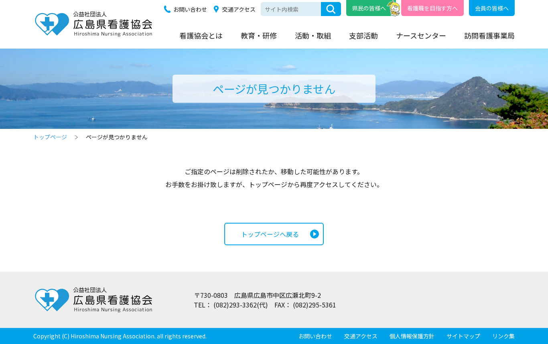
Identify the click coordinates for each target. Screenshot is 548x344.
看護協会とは (201, 35)
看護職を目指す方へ (432, 8)
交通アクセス (239, 9)
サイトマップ (463, 336)
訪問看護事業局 (489, 35)
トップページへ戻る (270, 234)
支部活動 (363, 35)
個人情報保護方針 (412, 336)
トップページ (50, 137)
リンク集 (503, 336)
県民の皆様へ (369, 8)
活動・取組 (313, 35)
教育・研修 (259, 35)
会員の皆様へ (492, 8)
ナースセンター (421, 35)
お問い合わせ (190, 9)
